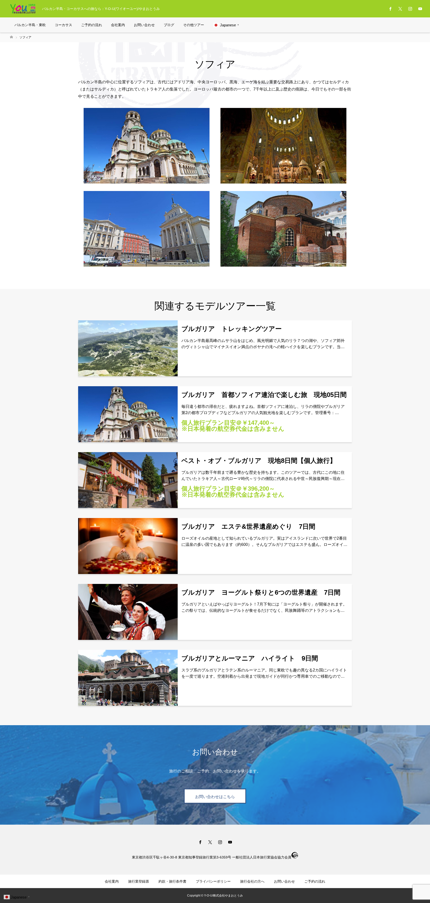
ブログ (169, 25)
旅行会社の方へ (252, 881)
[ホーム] (11, 37)
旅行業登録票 (138, 881)
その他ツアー (193, 25)
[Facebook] (390, 8)
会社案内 (118, 25)
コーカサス (63, 25)
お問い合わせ (144, 25)
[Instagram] (410, 8)
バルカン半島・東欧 (30, 25)
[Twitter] (400, 8)
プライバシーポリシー (213, 881)
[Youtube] (420, 8)
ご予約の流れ (91, 25)
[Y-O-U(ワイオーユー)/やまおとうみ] (23, 9)
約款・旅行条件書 (172, 881)
